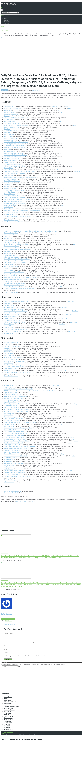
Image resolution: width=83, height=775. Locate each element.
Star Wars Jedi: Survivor (11, 235)
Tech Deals (7, 721)
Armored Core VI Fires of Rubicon (14, 272)
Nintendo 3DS (8, 708)
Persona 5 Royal (9, 430)
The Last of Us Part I (10, 179)
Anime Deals (8, 697)
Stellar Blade (8, 110)
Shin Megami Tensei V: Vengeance (14, 201)
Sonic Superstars (9, 134)
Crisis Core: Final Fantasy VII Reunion (15, 173)
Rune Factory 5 (8, 461)
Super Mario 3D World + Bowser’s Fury (15, 396)
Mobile (6, 705)
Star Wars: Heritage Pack (11, 420)
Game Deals (4, 30)
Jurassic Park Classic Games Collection (16, 279)
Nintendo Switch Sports (11, 400)
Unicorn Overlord (9, 140)
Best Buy (55, 106)
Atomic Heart (8, 253)
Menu (2, 15)
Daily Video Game (8, 4)
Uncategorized (8, 723)
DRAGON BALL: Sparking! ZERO (13, 153)
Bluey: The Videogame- (11, 138)
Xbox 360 (7, 726)
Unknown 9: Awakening (11, 114)
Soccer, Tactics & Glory (11, 266)
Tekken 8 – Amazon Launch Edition (14, 166)
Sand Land (7, 129)
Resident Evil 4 (8, 119)
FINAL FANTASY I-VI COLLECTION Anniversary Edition (20, 277)
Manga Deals (8, 703)
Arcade (6, 698)
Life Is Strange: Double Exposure (13, 164)
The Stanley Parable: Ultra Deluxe (14, 144)
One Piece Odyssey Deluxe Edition (14, 432)
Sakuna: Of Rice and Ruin (11, 257)
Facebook (25, 501)
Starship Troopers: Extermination (14, 157)
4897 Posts (8, 621)
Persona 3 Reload (9, 121)
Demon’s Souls (8, 183)
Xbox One (6, 23)
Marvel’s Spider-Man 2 (11, 188)
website (18, 501)
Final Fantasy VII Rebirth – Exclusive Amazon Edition (19, 172)
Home (5, 18)
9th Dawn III (8, 467)
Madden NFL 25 (8, 106)
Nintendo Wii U (8, 713)
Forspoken (7, 185)
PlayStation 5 (8, 718)
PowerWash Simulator (10, 131)
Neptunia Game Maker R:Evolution (14, 203)
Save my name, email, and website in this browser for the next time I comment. (30, 656)
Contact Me (7, 20)
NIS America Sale (9, 482)
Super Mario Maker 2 (10, 402)
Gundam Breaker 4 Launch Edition (14, 146)
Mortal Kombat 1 (9, 214)
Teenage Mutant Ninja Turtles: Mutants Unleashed (19, 216)
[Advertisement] (14, 515)
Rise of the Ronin (9, 112)
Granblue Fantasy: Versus (11, 248)
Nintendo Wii (8, 711)
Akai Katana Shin (9, 465)
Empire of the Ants (9, 194)
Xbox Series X (8, 729)
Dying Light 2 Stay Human (12, 274)
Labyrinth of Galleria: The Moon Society (16, 263)
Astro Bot (7, 170)
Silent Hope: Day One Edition (12, 445)
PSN (66, 106)
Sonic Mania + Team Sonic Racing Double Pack (18, 428)
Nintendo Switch (9, 710)
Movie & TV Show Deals (11, 706)
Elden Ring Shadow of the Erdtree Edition (16, 118)
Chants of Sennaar (9, 454)
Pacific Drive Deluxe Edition (12, 196)
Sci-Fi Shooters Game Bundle (12, 491)
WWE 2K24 (7, 133)
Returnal (6, 186)
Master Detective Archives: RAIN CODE (15, 456)
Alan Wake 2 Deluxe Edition (12, 159)
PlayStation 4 (7, 21)
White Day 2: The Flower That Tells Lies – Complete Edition (22, 211)
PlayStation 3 (8, 714)
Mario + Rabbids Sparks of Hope (13, 419)
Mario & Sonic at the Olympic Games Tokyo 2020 (18, 389)
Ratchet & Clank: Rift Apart (12, 181)
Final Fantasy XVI (9, 175)
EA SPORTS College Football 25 (13, 108)
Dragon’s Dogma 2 (9, 162)
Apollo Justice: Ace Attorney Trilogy (14, 439)
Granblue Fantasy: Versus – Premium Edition (17, 250)
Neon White (7, 149)
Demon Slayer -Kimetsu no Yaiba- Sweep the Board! (19, 446)
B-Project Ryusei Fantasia (11, 452)
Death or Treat (8, 264)
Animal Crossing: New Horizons (13, 398)
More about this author (8, 619)
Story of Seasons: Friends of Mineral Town (17, 259)
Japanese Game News (10, 702)
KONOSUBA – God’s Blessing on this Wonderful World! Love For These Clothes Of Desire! (31, 231)
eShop (80, 389)
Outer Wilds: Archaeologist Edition (14, 198)
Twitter (33, 501)
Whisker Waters (8, 209)
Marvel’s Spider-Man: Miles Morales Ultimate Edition (20, 177)
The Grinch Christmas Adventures (14, 212)
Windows (7, 724)
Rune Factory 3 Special (10, 458)
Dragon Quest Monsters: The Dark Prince (16, 441)
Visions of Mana (8, 168)
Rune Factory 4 (8, 459)
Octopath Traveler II (10, 205)
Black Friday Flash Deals (11, 493)
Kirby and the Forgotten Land (13, 394)
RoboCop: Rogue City (10, 160)
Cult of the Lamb (9, 426)
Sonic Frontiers (8, 136)
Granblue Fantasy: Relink (11, 127)
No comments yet (9, 624)
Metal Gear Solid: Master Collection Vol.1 (16, 142)
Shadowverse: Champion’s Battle (14, 463)
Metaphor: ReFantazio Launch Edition (15, 155)
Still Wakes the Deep (10, 192)
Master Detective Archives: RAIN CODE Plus (17, 199)
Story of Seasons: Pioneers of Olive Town (16, 261)
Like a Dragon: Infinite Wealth (13, 123)
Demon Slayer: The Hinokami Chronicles (16, 125)
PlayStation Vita (9, 719)
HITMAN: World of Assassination (14, 190)
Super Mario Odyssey (10, 393)
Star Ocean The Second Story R (13, 222)
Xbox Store (63, 307)
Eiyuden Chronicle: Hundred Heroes (14, 147)
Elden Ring (7, 116)
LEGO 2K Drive (8, 207)
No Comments (36, 90)
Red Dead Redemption (11, 233)
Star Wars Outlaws (9, 151)
